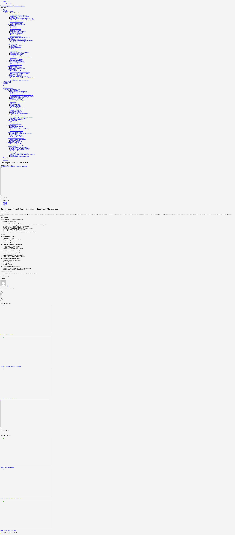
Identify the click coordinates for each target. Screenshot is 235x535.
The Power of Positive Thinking (17, 60)
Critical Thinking (13, 58)
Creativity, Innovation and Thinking (15, 55)
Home (4, 9)
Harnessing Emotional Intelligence (17, 68)
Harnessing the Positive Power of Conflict (19, 21)
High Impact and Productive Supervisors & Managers (21, 18)
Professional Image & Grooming (15, 75)
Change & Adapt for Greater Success (18, 62)
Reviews (5, 205)
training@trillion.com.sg (8, 3)
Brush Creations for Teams (16, 74)
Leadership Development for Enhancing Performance (21, 40)
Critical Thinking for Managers (16, 59)
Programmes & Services (8, 11)
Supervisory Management (13, 14)
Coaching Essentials (14, 17)
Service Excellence (12, 48)
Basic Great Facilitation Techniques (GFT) (19, 15)
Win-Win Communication (15, 30)
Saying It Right (13, 25)
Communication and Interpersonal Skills (16, 24)
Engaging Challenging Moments (17, 53)
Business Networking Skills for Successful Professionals (22, 77)
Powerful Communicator (15, 27)
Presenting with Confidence (16, 34)
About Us (5, 10)
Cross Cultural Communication (16, 32)
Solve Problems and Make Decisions (8, 398)
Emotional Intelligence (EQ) (13, 66)
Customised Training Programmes (12, 12)
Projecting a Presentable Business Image (19, 76)
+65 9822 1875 (6, 1)
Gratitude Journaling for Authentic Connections (20, 72)
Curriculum (5, 203)
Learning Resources (7, 82)
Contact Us (5, 83)
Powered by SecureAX (5, 534)
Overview (5, 202)
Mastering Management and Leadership (18, 41)
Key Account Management (15, 47)
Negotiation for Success (15, 29)
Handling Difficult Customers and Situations (19, 52)
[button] (3, 7)
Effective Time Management (16, 65)
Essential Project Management (16, 22)
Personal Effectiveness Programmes (16, 61)
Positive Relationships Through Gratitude (19, 70)
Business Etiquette (14, 79)
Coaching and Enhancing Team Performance (19, 16)
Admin (8, 285)
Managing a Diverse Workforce (17, 33)
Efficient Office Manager (15, 63)
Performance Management (16, 23)
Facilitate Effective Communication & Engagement (11, 366)
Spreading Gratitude (12, 69)
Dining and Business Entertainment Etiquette (19, 80)
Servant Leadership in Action (16, 43)
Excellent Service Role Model (16, 50)
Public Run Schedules (7, 81)
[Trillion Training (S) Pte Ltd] (12, 6)
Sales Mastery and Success (16, 45)
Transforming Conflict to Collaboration (18, 31)
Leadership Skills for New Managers (18, 39)
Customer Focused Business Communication (19, 37)
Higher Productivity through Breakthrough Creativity (21, 57)
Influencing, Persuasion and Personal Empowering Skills (22, 19)
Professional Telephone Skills (16, 54)
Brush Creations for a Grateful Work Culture (19, 73)
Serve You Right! (13, 51)
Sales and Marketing (12, 44)
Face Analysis (13, 26)
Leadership (10, 38)
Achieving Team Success (15, 36)
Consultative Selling (14, 46)
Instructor (5, 204)
